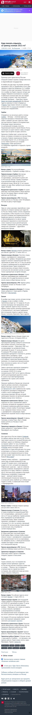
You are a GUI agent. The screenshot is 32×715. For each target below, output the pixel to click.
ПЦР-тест (22, 648)
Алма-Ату (18, 642)
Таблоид (23, 689)
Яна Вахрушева (16, 48)
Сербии (3, 117)
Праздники (16, 648)
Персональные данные (11, 711)
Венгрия (14, 251)
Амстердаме (12, 293)
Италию (4, 447)
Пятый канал (6, 689)
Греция (22, 645)
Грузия (10, 648)
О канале (13, 692)
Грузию (10, 597)
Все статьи (5, 6)
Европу (4, 105)
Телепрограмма (23, 692)
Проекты (5, 692)
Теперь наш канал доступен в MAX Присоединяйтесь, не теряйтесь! (13, 10)
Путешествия (5, 645)
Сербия (12, 645)
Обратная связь (9, 712)
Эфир (25, 2)
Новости (16, 689)
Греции (4, 301)
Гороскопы (16, 6)
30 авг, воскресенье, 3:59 (9, 3)
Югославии (10, 457)
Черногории (5, 143)
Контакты (5, 694)
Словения (25, 436)
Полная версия (15, 694)
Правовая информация (11, 709)
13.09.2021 (4, 48)
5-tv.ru (14, 107)
